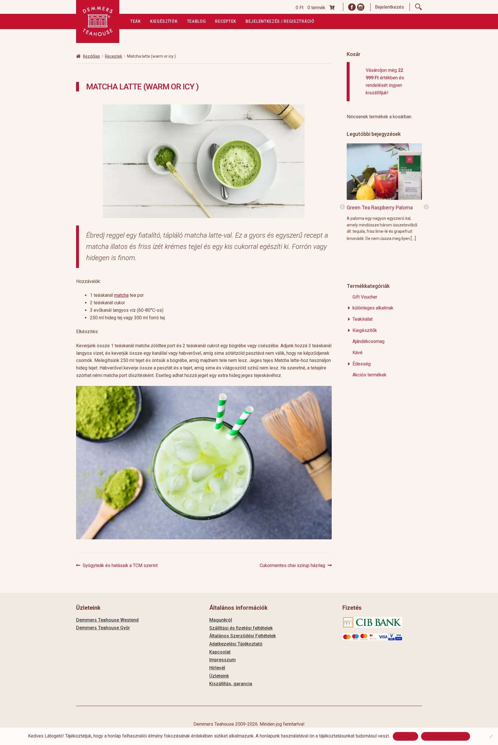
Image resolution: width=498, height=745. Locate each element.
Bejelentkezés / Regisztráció (280, 21)
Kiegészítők (164, 21)
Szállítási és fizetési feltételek (241, 628)
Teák (135, 21)
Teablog (196, 21)
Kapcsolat (220, 652)
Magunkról (220, 620)
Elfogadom (405, 736)
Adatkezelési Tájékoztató (236, 644)
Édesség (361, 364)
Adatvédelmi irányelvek (445, 736)
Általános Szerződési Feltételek (242, 636)
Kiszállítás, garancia (230, 683)
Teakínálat (362, 319)
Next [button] (426, 207)
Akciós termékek (369, 375)
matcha (121, 295)
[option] (384, 192)
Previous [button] (342, 207)
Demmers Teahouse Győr (103, 627)
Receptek (225, 21)
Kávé (357, 352)
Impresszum (222, 660)
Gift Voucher (364, 297)
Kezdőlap (91, 56)
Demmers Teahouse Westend (107, 620)
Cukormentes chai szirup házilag (292, 565)
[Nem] (491, 736)
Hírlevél (217, 668)
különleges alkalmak (372, 308)
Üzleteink (219, 676)
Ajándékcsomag (368, 341)
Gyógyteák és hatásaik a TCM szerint (120, 565)
